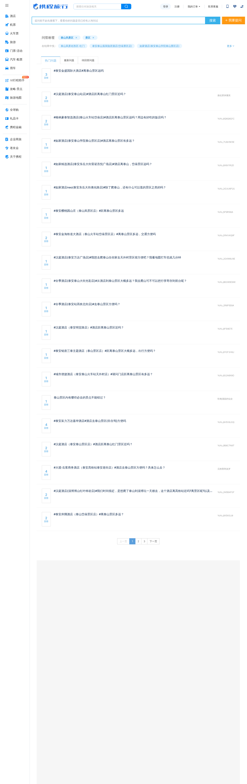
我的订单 (193, 6)
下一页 (153, 541)
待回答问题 (88, 60)
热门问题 (50, 60)
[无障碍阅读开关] (235, 6)
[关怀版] (242, 6)
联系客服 (213, 6)
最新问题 (69, 60)
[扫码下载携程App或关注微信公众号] (227, 7)
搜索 (212, 20)
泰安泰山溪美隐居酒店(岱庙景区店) (112, 45)
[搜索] (126, 6)
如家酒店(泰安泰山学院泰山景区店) (159, 45)
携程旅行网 (50, 6)
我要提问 (235, 20)
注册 (177, 6)
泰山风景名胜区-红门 (73, 45)
